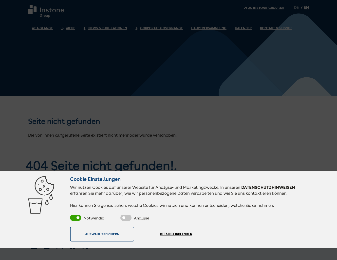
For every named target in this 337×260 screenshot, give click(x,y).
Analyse (141, 218)
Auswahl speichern (102, 234)
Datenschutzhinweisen (268, 187)
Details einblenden (176, 234)
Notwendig (94, 218)
